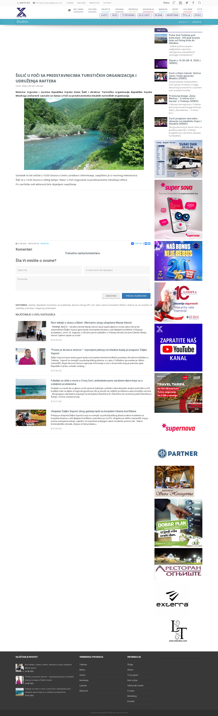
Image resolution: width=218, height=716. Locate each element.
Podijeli (138, 243)
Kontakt (131, 701)
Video (115, 15)
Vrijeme (158, 15)
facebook (193, 3)
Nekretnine (172, 15)
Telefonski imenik (135, 685)
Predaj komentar (136, 296)
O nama (130, 691)
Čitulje (186, 15)
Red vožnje (132, 680)
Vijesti (104, 15)
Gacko (82, 675)
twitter (187, 3)
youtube (180, 3)
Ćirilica (166, 3)
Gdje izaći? (144, 15)
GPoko (197, 15)
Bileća (82, 670)
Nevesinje (83, 680)
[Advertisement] (84, 50)
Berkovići (83, 691)
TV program (128, 15)
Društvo (45, 244)
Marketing (132, 696)
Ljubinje (83, 685)
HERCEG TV (183, 22)
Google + (174, 3)
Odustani (111, 296)
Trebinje (83, 664)
